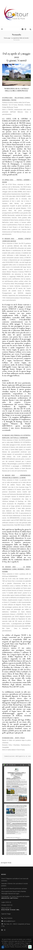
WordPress (25, 947)
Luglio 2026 (5, 902)
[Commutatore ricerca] (30, 29)
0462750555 (8, 918)
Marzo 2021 (5, 908)
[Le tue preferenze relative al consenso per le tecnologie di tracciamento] (30, 947)
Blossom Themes (9, 947)
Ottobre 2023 (5, 905)
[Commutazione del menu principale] (2, 29)
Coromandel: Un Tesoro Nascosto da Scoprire (15, 896)
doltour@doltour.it (9, 921)
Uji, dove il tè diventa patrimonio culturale (14, 889)
